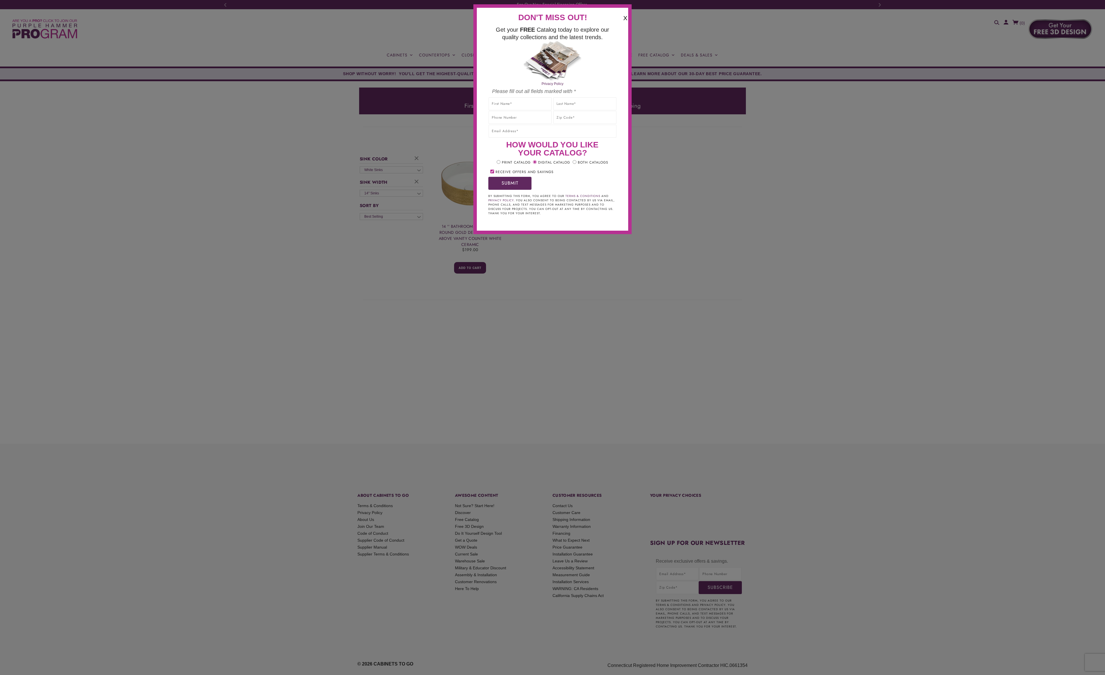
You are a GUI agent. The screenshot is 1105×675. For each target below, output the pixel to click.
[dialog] (552, 337)
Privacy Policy (552, 84)
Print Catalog (516, 162)
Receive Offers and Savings (525, 172)
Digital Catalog (554, 162)
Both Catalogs (593, 162)
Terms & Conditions (582, 196)
